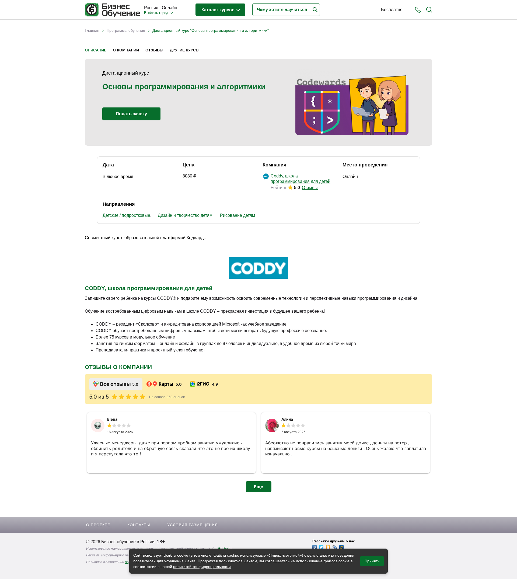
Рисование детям (237, 215)
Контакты (138, 525)
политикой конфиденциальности (202, 566)
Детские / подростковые (126, 215)
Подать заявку (131, 113)
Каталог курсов (218, 10)
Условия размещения (192, 525)
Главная (92, 30)
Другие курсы (185, 50)
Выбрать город (156, 13)
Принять (372, 561)
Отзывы (154, 50)
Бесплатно (392, 9)
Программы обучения (126, 30)
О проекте (98, 525)
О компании (126, 50)
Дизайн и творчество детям (185, 215)
